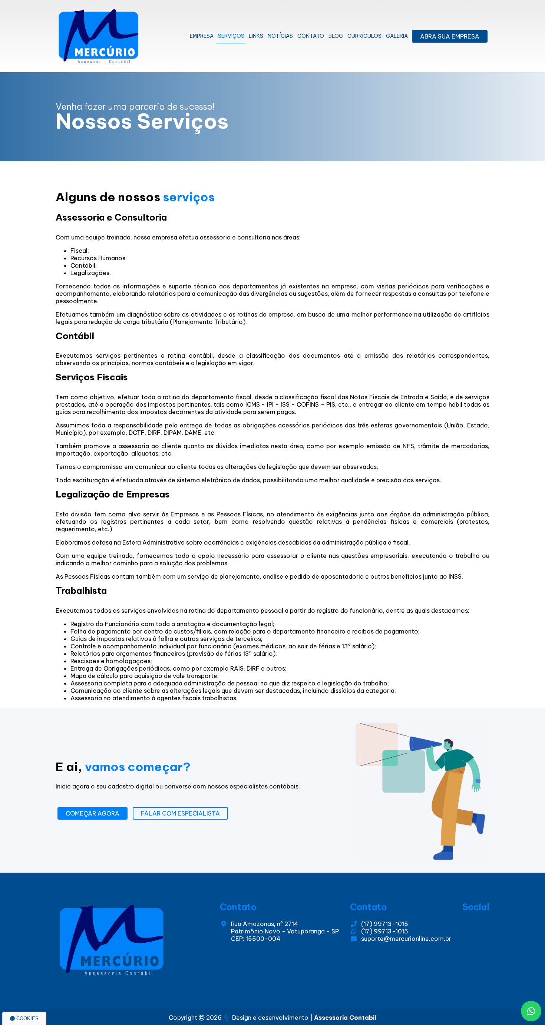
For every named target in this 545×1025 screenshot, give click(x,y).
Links (256, 36)
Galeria (397, 36)
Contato (310, 36)
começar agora (92, 813)
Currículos (364, 36)
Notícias (280, 36)
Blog (335, 36)
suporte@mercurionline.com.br (406, 938)
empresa (202, 36)
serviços (231, 36)
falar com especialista (180, 813)
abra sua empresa (449, 36)
